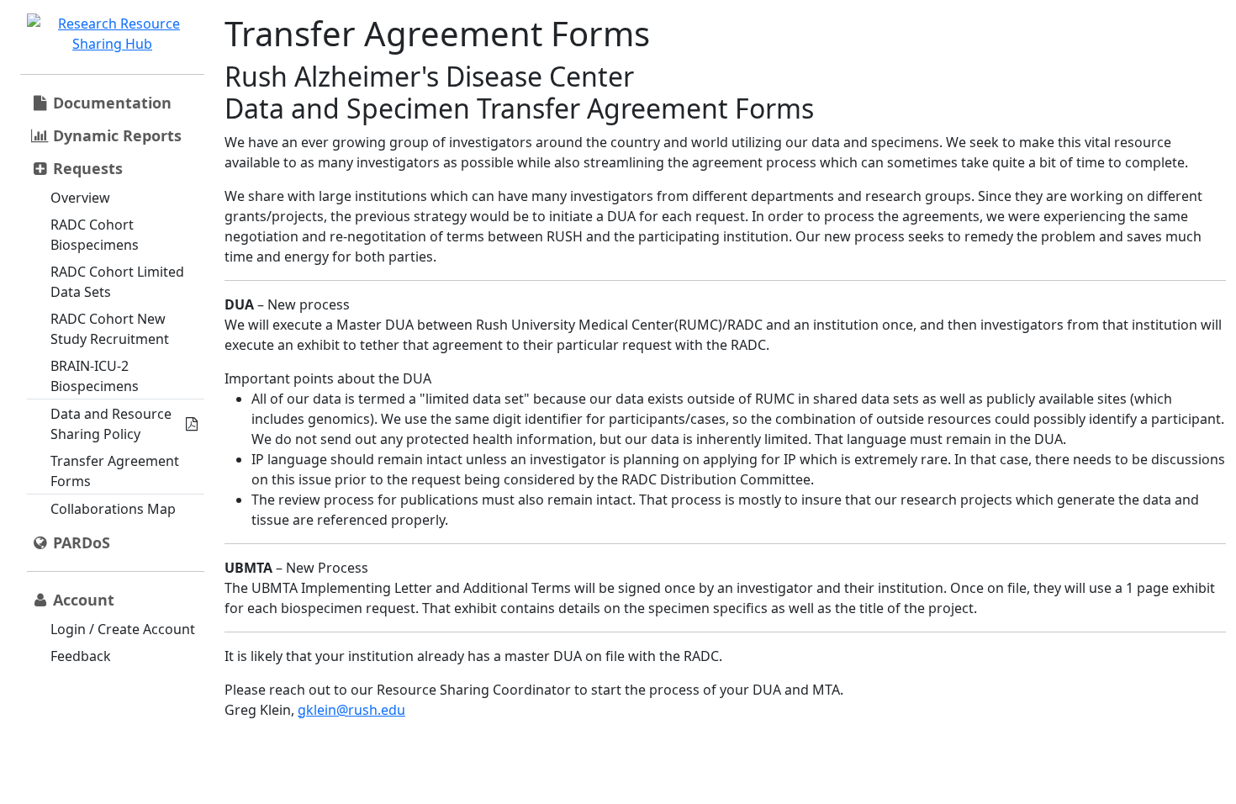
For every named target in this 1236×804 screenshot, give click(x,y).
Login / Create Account (122, 629)
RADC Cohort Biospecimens (94, 234)
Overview (80, 197)
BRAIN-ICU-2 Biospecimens (94, 376)
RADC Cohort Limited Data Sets (117, 281)
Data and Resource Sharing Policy (111, 424)
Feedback (80, 656)
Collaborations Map (113, 509)
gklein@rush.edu (351, 710)
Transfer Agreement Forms (114, 471)
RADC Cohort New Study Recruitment (109, 328)
